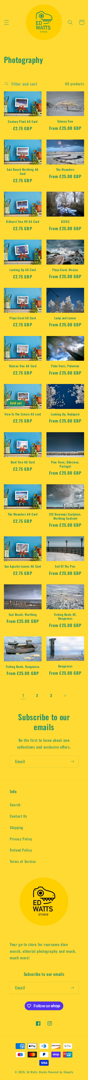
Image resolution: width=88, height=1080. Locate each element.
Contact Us (18, 816)
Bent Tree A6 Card (23, 462)
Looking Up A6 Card (23, 270)
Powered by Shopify (60, 1072)
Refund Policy (21, 850)
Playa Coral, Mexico (65, 270)
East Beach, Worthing (23, 615)
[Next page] (64, 695)
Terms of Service (23, 861)
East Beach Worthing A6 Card (23, 172)
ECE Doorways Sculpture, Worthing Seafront (65, 516)
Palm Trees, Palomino (65, 366)
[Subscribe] (72, 761)
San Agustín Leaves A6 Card (22, 566)
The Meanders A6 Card (23, 514)
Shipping (16, 827)
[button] (6, 22)
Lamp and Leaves (65, 318)
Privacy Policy (21, 838)
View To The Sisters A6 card (22, 414)
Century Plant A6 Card (22, 122)
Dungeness (65, 666)
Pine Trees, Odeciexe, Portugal (65, 464)
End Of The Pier (65, 566)
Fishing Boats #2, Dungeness (65, 617)
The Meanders (65, 170)
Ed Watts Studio (37, 1072)
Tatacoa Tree (65, 121)
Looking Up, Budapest (65, 414)
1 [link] (23, 695)
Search (15, 804)
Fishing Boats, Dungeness (23, 667)
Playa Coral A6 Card (23, 318)
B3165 (65, 222)
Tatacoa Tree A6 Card (23, 366)
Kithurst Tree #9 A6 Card (22, 222)
